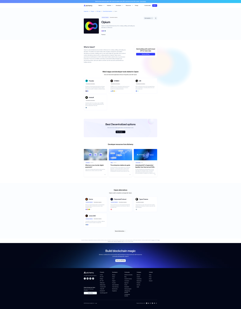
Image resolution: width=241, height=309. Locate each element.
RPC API (101, 276)
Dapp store (86, 11)
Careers (138, 276)
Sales (150, 274)
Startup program (127, 288)
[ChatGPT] (147, 303)
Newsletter (126, 286)
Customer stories (128, 278)
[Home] (88, 5)
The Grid (153, 240)
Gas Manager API (103, 292)
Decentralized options (107, 11)
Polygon (92, 11)
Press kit (138, 282)
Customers (139, 278)
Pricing (136, 5)
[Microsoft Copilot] (152, 303)
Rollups (101, 278)
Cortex (101, 274)
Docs (113, 278)
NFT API (101, 280)
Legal (138, 286)
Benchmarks (114, 288)
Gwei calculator (115, 284)
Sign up (113, 274)
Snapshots (114, 290)
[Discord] (93, 279)
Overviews (126, 280)
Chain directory (115, 286)
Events (125, 284)
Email (150, 278)
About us (138, 274)
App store (126, 282)
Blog (125, 276)
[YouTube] (90, 279)
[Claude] (154, 303)
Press (150, 276)
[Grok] (156, 303)
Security (138, 284)
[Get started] (120, 1)
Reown (123, 241)
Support (113, 280)
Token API (102, 288)
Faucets (114, 282)
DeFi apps (98, 11)
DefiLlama (115, 241)
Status (113, 276)
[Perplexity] (150, 303)
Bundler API (102, 290)
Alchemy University (128, 274)
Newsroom (139, 280)
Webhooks (102, 282)
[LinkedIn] (88, 279)
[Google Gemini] (149, 303)
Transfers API (103, 286)
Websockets (102, 284)
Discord (150, 280)
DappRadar (119, 241)
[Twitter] (85, 279)
